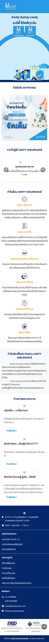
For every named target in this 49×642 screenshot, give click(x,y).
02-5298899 (10, 597)
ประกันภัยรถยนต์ (8, 549)
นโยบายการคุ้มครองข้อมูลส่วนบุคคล (16, 583)
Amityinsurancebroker (14, 611)
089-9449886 (11, 601)
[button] (44, 627)
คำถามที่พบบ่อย (8, 573)
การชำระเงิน (7, 568)
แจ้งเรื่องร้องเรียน (8, 578)
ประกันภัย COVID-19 (10, 539)
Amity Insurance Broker (20, 638)
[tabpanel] (24, 118)
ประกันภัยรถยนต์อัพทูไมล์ (12, 544)
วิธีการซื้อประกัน (8, 563)
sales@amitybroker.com (15, 606)
